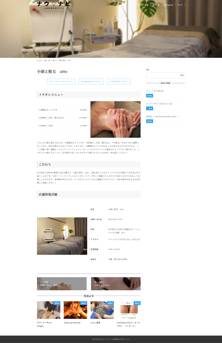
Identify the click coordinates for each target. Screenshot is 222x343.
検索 (148, 69)
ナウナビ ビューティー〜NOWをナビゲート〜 (112, 339)
